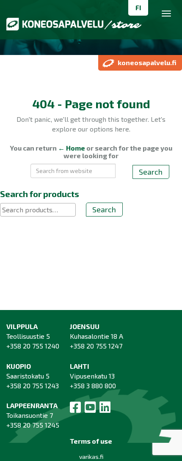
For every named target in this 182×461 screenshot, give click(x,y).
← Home (71, 148)
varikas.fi (91, 456)
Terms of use (91, 441)
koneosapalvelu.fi (147, 62)
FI (138, 7)
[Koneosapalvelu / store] (91, 28)
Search (151, 171)
